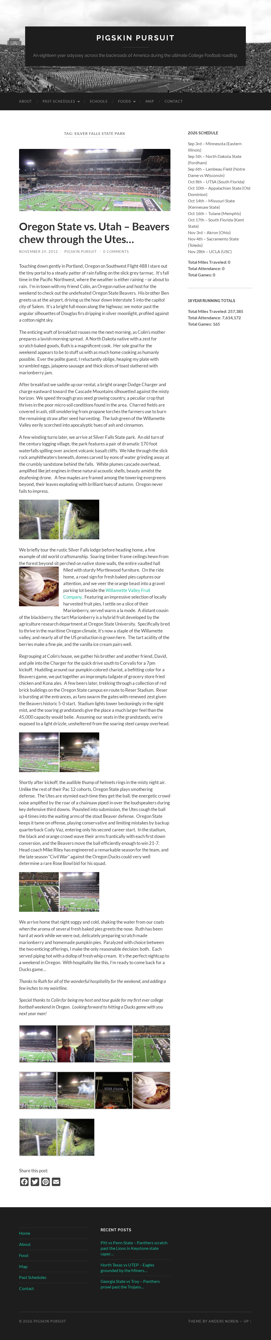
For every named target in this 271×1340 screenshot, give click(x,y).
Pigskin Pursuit (135, 38)
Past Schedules (59, 101)
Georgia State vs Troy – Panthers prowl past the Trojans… (130, 1284)
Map (150, 101)
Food (23, 1255)
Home (24, 1233)
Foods (124, 101)
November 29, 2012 (38, 251)
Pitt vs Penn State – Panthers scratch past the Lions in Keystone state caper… (134, 1248)
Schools (98, 101)
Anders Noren (223, 1321)
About (25, 101)
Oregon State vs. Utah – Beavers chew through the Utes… (94, 232)
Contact (174, 101)
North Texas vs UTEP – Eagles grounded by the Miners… (127, 1267)
